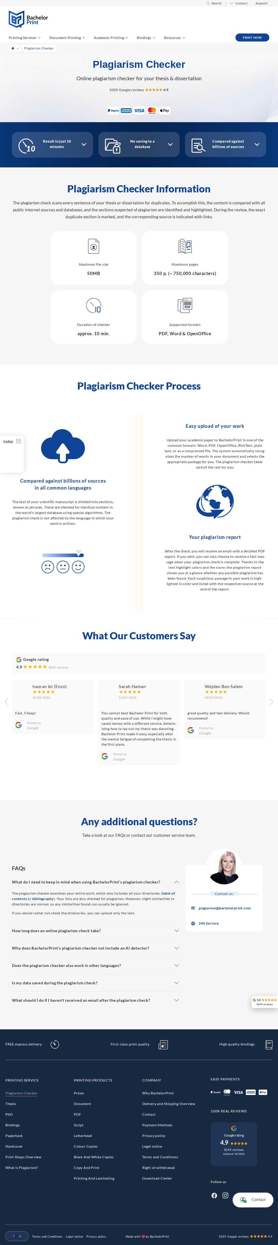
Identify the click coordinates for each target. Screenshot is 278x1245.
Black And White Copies (94, 1157)
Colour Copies (86, 1146)
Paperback (14, 1135)
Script (79, 1125)
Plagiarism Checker (21, 1093)
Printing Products (93, 1080)
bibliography (43, 899)
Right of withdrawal (158, 1167)
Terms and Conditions (160, 1157)
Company (151, 1080)
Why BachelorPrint (158, 1093)
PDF (77, 1114)
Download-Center (157, 1178)
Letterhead (83, 1135)
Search (217, 3)
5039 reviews (58, 667)
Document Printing (65, 37)
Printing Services (23, 37)
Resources (172, 37)
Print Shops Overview (23, 1157)
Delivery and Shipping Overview (168, 1104)
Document (82, 1104)
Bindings (144, 37)
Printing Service (22, 1080)
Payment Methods (157, 1125)
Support (262, 3)
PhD (9, 1114)
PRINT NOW (252, 37)
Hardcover (14, 1146)
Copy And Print (86, 1167)
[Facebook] (214, 1195)
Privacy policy (153, 1135)
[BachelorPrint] (28, 26)
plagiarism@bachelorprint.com (225, 908)
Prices (79, 1093)
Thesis (10, 1104)
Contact (241, 3)
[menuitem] (15, 1236)
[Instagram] (225, 1195)
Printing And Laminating (94, 1178)
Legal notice (152, 1146)
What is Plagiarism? (21, 1167)
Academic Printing (109, 37)
